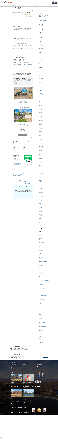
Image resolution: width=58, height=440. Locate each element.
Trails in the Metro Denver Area (43, 326)
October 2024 (40, 51)
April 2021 (40, 101)
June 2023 (40, 70)
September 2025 (41, 40)
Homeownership (41, 284)
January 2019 (40, 135)
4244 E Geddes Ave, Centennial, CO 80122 (23, 124)
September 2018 (41, 140)
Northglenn (40, 308)
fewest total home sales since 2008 (26, 29)
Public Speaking (41, 314)
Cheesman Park (41, 239)
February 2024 (41, 60)
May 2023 (40, 71)
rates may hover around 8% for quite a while (22, 70)
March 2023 (40, 74)
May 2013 (40, 185)
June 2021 (40, 98)
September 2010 (41, 225)
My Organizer (37, 366)
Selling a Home (30, 10)
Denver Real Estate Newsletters (43, 261)
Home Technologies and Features (43, 283)
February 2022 (41, 87)
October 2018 (40, 139)
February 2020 (41, 117)
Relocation (40, 318)
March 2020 (40, 116)
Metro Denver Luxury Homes (42, 300)
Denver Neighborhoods (42, 257)
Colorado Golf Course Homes (42, 245)
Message (30, 352)
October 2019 (40, 123)
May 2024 (40, 56)
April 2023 (40, 72)
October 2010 (40, 223)
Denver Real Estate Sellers (42, 262)
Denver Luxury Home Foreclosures (43, 254)
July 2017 (40, 151)
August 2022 (40, 83)
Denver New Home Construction (43, 258)
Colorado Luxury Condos (42, 247)
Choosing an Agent (41, 242)
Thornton (40, 325)
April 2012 (40, 203)
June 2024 (40, 55)
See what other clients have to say (19, 197)
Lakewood (40, 291)
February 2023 (41, 75)
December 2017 (41, 147)
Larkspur (40, 292)
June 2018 (40, 143)
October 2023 (40, 64)
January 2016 (40, 174)
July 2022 (40, 85)
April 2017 (40, 154)
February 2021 (41, 102)
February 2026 (41, 36)
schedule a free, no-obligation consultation (18, 358)
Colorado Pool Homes (42, 249)
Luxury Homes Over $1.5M (26, 183)
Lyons (40, 296)
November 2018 (41, 138)
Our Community (41, 310)
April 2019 (40, 131)
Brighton (40, 231)
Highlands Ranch (41, 281)
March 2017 (40, 155)
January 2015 (40, 184)
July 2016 (40, 166)
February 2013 (41, 189)
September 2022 (41, 82)
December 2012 (41, 192)
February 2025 (41, 45)
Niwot (40, 307)
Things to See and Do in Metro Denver (44, 323)
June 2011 (40, 215)
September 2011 (41, 211)
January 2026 (40, 37)
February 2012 (41, 206)
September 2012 (41, 196)
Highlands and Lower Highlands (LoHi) (44, 280)
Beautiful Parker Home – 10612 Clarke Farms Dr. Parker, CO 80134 (15, 383)
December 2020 (41, 105)
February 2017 (41, 157)
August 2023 (40, 67)
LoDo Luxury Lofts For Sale (42, 295)
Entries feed (40, 339)
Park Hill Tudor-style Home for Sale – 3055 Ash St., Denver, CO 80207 (16, 398)
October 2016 (40, 162)
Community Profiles (41, 250)
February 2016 (41, 173)
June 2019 (40, 128)
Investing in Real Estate (42, 288)
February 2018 (41, 146)
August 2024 (40, 53)
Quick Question (41, 315)
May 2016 (40, 169)
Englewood (40, 265)
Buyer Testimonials (41, 232)
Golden (40, 276)
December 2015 (41, 176)
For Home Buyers (41, 273)
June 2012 (40, 200)
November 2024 (41, 49)
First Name (30, 346)
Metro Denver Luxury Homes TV (43, 302)
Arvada (40, 230)
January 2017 (40, 158)
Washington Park (41, 330)
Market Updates (25, 10)
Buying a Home (41, 234)
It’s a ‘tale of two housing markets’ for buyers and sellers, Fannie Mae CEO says (17, 175)
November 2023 (41, 63)
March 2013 (40, 188)
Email (30, 349)
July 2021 (40, 97)
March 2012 (40, 204)
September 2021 (41, 94)
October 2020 (40, 108)
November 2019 (41, 121)
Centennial (40, 238)
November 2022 (41, 79)
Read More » (12, 387)
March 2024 (40, 59)
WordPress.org (41, 342)
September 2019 (41, 124)
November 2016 (41, 161)
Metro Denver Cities (41, 299)
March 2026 (40, 34)
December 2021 (41, 90)
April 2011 (40, 218)
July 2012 (40, 199)
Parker (40, 311)
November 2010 (41, 222)
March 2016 (40, 172)
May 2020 (40, 113)
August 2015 (40, 180)
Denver (40, 253)
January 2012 (40, 207)
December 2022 (41, 78)
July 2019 (40, 127)
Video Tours (40, 329)
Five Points (40, 272)
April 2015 (40, 181)
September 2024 (41, 52)
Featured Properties (41, 269)
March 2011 (40, 219)
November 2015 (41, 177)
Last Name (40, 346)
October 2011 (40, 210)
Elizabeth (40, 264)
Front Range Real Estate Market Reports (18, 10)
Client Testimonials (41, 243)
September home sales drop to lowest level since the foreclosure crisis (17, 180)
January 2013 (40, 191)
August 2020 (40, 109)
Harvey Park (40, 277)
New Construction (25, 175)
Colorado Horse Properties (42, 246)
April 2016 (40, 170)
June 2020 (40, 112)
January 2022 (40, 89)
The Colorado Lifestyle (42, 322)
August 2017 (40, 150)
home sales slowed (21, 28)
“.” (26, 62)
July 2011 (40, 214)
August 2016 (40, 165)
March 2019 (40, 132)
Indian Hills (40, 287)
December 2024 (41, 48)
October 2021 (40, 93)
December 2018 (41, 136)
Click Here (16, 83)
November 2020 (41, 106)
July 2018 (40, 142)
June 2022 (40, 86)
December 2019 (41, 120)
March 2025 (40, 44)
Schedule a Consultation (39, 362)
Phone (39, 349)
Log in (40, 338)
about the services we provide (27, 197)
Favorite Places (41, 268)
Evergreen (40, 266)
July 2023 (40, 68)
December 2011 (41, 208)
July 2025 (40, 41)
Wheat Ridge (40, 333)
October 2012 (40, 195)
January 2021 (40, 104)
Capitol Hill (40, 235)
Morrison (40, 303)
